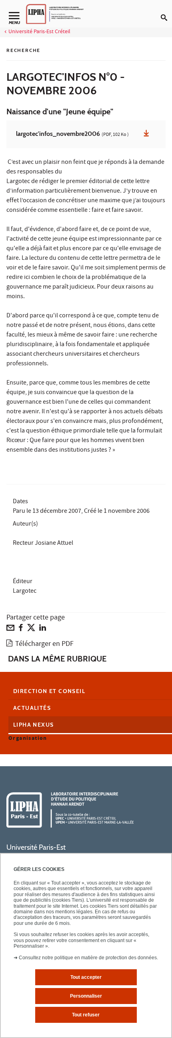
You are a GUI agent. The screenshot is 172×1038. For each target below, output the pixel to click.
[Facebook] (20, 630)
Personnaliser (86, 996)
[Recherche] (166, 11)
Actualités (32, 707)
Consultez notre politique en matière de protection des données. (88, 957)
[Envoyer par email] (10, 630)
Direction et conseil (49, 691)
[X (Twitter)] (31, 630)
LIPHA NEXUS (33, 724)
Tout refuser (86, 1015)
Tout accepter (86, 977)
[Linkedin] (42, 630)
